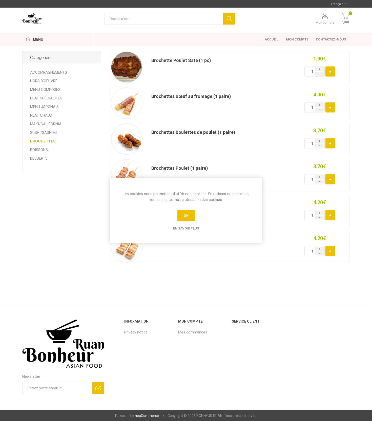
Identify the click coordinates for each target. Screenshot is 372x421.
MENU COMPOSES (45, 89)
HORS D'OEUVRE (43, 81)
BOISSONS (39, 150)
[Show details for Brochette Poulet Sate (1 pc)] (126, 67)
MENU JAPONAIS (44, 106)
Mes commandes (192, 332)
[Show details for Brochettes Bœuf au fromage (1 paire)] (126, 103)
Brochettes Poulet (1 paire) (179, 168)
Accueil (271, 39)
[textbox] (163, 19)
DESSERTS (39, 158)
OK (186, 216)
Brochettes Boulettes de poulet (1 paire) (193, 132)
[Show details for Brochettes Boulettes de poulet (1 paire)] (126, 139)
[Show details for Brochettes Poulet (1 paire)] (126, 175)
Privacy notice (136, 332)
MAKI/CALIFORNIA (45, 124)
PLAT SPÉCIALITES (46, 98)
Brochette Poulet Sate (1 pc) (181, 60)
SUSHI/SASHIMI (43, 132)
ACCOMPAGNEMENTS (48, 72)
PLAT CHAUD (41, 115)
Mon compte (297, 39)
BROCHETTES (43, 141)
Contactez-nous (331, 39)
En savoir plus (186, 228)
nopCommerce (147, 416)
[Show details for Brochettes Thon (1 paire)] (126, 246)
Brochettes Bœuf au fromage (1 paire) (191, 96)
